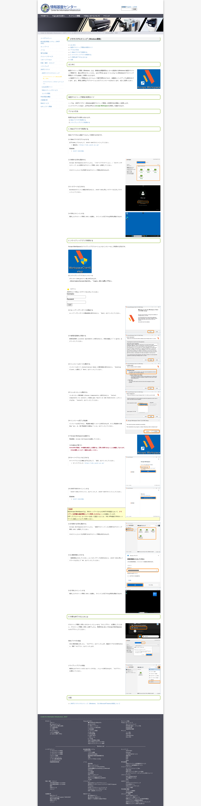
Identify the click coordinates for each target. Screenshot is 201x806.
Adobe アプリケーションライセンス (97, 787)
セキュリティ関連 (46, 106)
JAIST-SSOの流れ (78, 151)
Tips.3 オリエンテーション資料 (96, 743)
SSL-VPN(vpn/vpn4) (131, 776)
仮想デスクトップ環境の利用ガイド (81, 47)
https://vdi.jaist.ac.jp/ (89, 145)
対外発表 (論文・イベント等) (133, 725)
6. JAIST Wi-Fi (91, 735)
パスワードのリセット (56, 757)
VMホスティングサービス (50, 90)
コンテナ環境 (46, 93)
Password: (70, 299)
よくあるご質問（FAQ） (56, 733)
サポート (52, 722)
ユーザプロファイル (55, 760)
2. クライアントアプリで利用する (80, 55)
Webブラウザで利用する (78, 120)
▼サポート (44, 16)
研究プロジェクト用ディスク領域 (134, 771)
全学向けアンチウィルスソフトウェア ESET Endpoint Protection (102, 784)
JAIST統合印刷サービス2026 (57, 784)
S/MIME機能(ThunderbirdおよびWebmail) (99, 768)
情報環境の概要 (130, 728)
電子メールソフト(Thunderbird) (96, 766)
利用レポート (53, 800)
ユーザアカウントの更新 (56, 752)
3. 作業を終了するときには (78, 57)
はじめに (73, 45)
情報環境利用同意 (54, 761)
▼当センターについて (92, 16)
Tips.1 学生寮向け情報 (94, 740)
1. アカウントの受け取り (94, 727)
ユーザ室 (52, 728)
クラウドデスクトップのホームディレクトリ (53, 82)
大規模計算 (44, 100)
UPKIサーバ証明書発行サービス (134, 765)
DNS (127, 757)
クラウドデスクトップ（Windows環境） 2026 (104, 33)
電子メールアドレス (93, 765)
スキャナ (52, 788)
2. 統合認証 (91, 728)
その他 (89, 779)
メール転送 (91, 771)
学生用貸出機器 (45, 97)
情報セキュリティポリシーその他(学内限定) (137, 798)
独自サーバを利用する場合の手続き (97, 798)
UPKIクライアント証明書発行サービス (136, 763)
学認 (89, 757)
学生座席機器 (129, 792)
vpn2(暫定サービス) (131, 777)
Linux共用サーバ (47, 87)
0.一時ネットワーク (93, 725)
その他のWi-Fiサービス (132, 753)
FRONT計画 (129, 727)
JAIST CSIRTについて (132, 795)
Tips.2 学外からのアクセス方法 (96, 741)
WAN (127, 760)
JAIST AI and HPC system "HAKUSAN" (60, 797)
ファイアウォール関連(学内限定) (134, 800)
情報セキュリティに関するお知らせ (135, 803)
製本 (51, 785)
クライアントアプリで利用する (80, 122)
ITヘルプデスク (54, 730)
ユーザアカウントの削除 (56, 753)
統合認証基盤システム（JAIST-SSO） (50, 42)
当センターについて (131, 724)
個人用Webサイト (92, 795)
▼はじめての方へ (58, 16)
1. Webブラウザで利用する (78, 52)
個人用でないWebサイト (94, 797)
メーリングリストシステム (95, 776)
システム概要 (91, 752)
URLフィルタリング (93, 774)
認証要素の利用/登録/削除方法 (96, 755)
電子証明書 (44, 53)
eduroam (128, 752)
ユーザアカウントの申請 (56, 750)
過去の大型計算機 (54, 798)
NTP (127, 758)
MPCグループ (53, 795)
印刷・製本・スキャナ (48, 63)
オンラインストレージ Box (133, 768)
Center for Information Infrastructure (51, 33)
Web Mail (128, 733)
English (129, 7)
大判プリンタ (53, 787)
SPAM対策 (91, 773)
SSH (127, 779)
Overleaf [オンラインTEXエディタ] (97, 788)
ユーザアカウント (46, 38)
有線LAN (128, 755)
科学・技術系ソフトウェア (95, 790)
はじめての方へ (92, 724)
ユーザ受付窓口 (54, 727)
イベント (52, 801)
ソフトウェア (45, 66)
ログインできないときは (94, 758)
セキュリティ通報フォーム (133, 797)
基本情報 (90, 763)
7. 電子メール (91, 736)
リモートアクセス (46, 60)
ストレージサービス (47, 56)
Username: (70, 294)
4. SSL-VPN (91, 732)
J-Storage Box (130, 735)
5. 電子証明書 (91, 733)
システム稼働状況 (54, 732)
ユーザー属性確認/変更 (56, 758)
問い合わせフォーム (55, 724)
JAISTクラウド (67, 33)
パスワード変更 (54, 755)
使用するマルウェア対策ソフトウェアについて (138, 801)
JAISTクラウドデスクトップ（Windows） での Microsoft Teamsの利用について (95, 703)
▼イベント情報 (74, 16)
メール (43, 50)
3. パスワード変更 (92, 730)
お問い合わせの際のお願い (57, 725)
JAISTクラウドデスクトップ (81, 33)
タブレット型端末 (130, 790)
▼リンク (106, 16)
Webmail (90, 769)
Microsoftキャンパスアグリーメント (97, 782)
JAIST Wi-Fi (129, 750)
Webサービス (45, 103)
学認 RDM (128, 769)
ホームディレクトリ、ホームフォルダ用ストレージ (139, 773)
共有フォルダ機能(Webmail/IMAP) (97, 777)
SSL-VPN (128, 736)
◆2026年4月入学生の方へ (95, 722)
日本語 (123, 7)
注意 (71, 59)
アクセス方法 (74, 50)
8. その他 (90, 738)
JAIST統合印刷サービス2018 (57, 782)
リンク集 (128, 732)
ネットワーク (45, 46)
